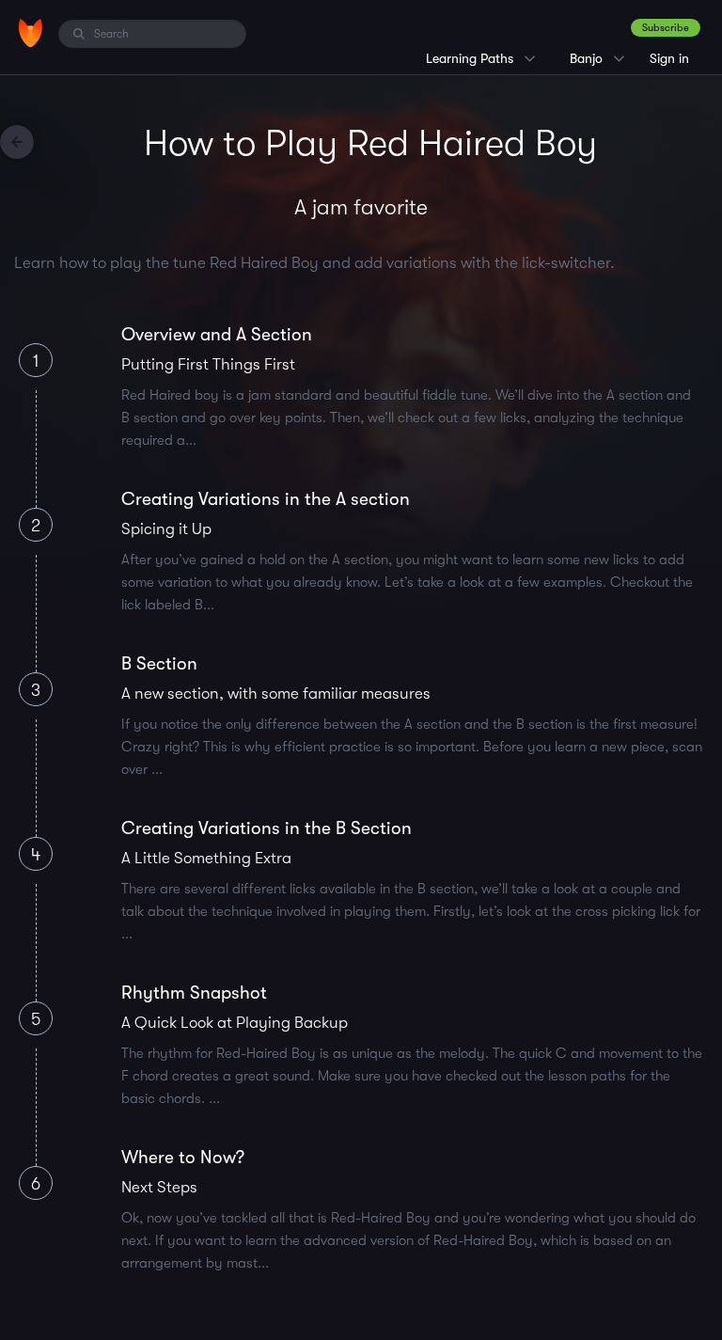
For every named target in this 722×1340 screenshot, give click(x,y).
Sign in (669, 58)
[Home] (30, 33)
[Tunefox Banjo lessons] (17, 142)
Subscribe (665, 28)
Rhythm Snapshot (194, 993)
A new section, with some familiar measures (276, 693)
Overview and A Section (216, 334)
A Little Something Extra (206, 858)
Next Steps (159, 1187)
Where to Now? (182, 1157)
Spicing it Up (166, 529)
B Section (159, 664)
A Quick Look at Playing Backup (234, 1023)
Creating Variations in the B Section (266, 828)
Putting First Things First (208, 364)
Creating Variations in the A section (265, 499)
